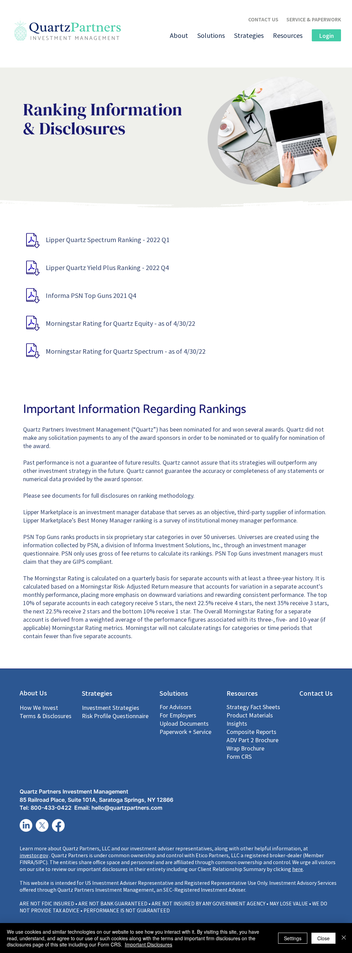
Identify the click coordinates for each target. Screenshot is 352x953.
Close (323, 938)
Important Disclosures (148, 944)
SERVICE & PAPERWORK (313, 19)
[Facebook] (58, 825)
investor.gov (34, 855)
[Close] (344, 938)
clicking (282, 869)
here (297, 869)
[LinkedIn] (26, 825)
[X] (42, 825)
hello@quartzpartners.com (126, 807)
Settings (292, 938)
